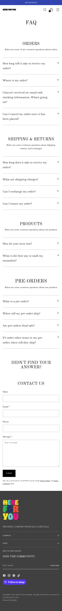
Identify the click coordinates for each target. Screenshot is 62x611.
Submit (9, 473)
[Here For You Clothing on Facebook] (4, 576)
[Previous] (11, 2)
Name (5, 391)
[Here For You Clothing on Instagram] (9, 576)
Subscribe (54, 565)
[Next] (51, 2)
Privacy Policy (45, 481)
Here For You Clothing (24, 594)
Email (6, 406)
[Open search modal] (45, 10)
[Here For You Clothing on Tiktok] (19, 576)
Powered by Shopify (10, 600)
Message (7, 436)
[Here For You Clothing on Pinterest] (14, 576)
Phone (6, 421)
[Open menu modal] (58, 10)
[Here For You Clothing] (9, 10)
